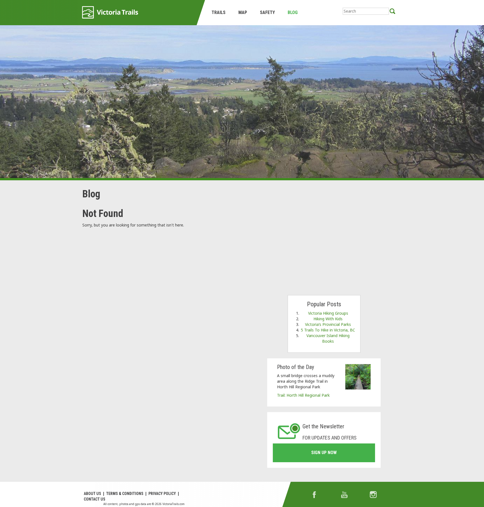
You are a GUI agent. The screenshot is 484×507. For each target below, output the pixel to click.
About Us (92, 493)
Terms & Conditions (124, 493)
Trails (218, 12)
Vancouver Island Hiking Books (328, 338)
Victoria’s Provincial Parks (328, 324)
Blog (293, 12)
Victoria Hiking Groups (328, 313)
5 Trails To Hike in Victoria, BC (328, 330)
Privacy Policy (162, 493)
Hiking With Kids (328, 318)
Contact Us (94, 499)
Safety (267, 12)
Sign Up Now (324, 452)
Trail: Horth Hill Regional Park (303, 395)
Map (242, 12)
